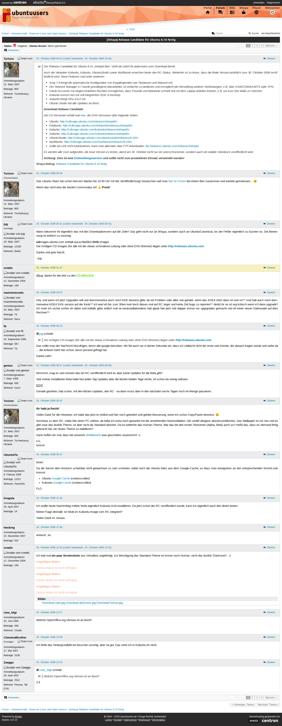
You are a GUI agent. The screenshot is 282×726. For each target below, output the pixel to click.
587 (16, 343)
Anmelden (258, 2)
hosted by (8, 2)
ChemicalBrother (15, 637)
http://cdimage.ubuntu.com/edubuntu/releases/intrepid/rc (98, 125)
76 (15, 314)
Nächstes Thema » (268, 704)
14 (15, 511)
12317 (17, 479)
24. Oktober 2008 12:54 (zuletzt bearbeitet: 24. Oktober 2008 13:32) (73, 547)
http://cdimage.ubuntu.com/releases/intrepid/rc (89, 121)
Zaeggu (9, 662)
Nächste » (271, 45)
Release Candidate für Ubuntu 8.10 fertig (81, 164)
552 (16, 540)
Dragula (9, 498)
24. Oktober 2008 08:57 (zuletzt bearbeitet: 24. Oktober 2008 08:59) (73, 365)
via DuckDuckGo (270, 33)
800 (16, 89)
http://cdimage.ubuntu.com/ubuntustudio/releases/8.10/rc (103, 138)
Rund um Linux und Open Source (48, 33)
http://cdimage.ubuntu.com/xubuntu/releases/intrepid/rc (95, 134)
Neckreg (9, 527)
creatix (8, 268)
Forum (220, 8)
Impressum (144, 720)
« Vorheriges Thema (243, 704)
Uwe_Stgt (10, 612)
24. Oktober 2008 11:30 (49, 498)
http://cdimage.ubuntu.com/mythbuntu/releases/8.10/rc (98, 142)
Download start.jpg (53, 603)
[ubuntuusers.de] (26, 16)
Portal (208, 8)
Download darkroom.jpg (81, 603)
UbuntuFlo (11, 455)
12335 (17, 246)
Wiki (232, 8)
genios (8, 366)
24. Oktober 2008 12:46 (49, 527)
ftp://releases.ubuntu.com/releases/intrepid (172, 146)
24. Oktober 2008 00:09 (49, 173)
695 (16, 383)
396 (16, 625)
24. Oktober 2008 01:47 (49, 267)
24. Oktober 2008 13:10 (49, 662)
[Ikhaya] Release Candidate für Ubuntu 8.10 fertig (96, 33)
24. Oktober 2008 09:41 (49, 400)
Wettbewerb (93, 435)
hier (83, 115)
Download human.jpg (109, 603)
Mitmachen (272, 8)
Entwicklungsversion (88, 158)
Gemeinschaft (19, 33)
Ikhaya (243, 8)
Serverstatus (158, 720)
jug (6, 224)
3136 (17, 655)
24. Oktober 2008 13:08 (49, 637)
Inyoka (18, 716)
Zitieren (271, 58)
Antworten (13, 50)
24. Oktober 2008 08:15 (49, 325)
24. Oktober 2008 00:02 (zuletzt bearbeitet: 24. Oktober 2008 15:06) (73, 58)
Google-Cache (61, 478)
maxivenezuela (13, 293)
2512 (17, 680)
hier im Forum (177, 181)
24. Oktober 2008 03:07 (49, 292)
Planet (256, 8)
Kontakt (118, 720)
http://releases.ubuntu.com (186, 246)
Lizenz (108, 720)
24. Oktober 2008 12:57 (49, 612)
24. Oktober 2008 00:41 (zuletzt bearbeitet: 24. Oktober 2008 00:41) (73, 223)
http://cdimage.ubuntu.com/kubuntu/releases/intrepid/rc (95, 129)
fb (5, 326)
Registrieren (273, 2)
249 (16, 285)
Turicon (9, 59)
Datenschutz (130, 720)
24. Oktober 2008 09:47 (49, 454)
